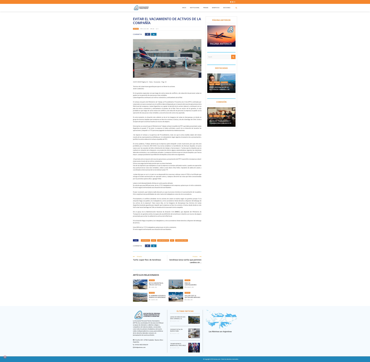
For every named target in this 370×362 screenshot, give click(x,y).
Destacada (216, 82)
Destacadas (224, 82)
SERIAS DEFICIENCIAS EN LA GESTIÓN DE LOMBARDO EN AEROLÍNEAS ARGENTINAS (219, 89)
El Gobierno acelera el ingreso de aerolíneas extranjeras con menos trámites (157, 298)
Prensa (217, 84)
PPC (172, 240)
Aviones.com (216, 359)
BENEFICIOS (215, 7)
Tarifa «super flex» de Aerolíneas (147, 260)
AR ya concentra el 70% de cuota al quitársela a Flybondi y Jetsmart (157, 285)
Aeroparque (145, 240)
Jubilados (216, 116)
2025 (211, 82)
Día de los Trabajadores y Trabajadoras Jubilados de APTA (220, 123)
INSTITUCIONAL (194, 7)
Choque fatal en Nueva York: (176, 330)
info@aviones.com (140, 347)
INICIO (184, 7)
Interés (212, 84)
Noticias (136, 28)
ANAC (153, 240)
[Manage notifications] (5, 357)
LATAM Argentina (163, 240)
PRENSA (205, 7)
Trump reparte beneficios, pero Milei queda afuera (178, 345)
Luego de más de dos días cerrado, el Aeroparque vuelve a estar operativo (178, 319)
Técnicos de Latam (181, 240)
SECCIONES (226, 7)
